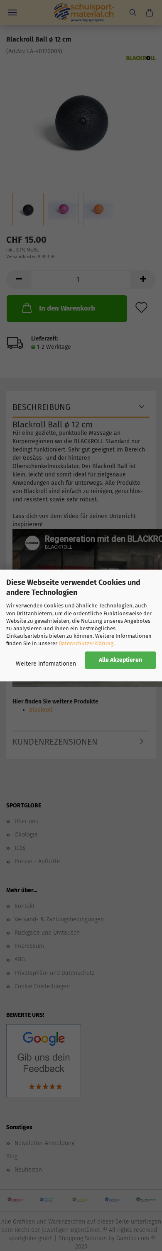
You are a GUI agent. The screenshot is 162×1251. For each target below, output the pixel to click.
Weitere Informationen (46, 663)
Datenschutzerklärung (86, 643)
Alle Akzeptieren (120, 660)
